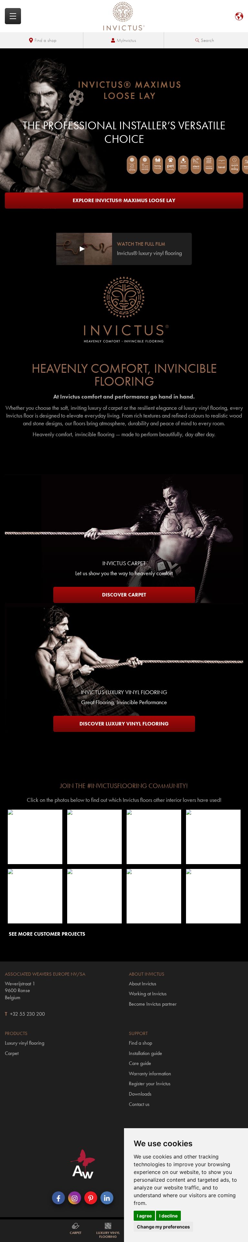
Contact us (139, 1104)
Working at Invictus (148, 993)
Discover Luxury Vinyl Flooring (124, 723)
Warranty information (150, 1073)
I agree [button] (144, 1215)
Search (207, 40)
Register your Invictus (149, 1083)
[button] (35, 836)
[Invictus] (124, 16)
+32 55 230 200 (27, 1013)
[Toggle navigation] (13, 16)
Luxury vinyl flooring (24, 1043)
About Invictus (142, 983)
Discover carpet (124, 594)
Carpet (11, 1053)
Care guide (140, 1063)
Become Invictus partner (153, 1003)
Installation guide (145, 1053)
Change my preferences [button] (163, 1226)
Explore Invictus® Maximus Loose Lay (124, 200)
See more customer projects (47, 934)
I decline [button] (168, 1215)
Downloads (140, 1093)
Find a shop (46, 40)
